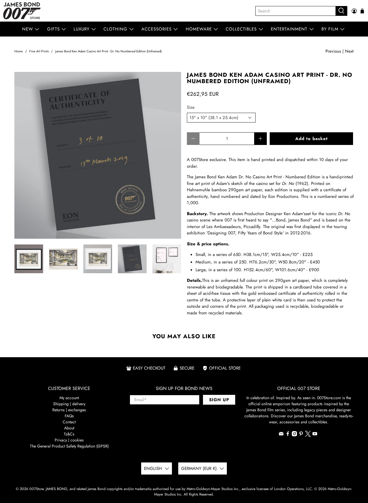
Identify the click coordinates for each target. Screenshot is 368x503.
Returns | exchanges (69, 410)
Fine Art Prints (39, 51)
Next (349, 51)
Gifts (53, 29)
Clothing (115, 29)
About (69, 428)
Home (18, 51)
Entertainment (289, 29)
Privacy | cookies (69, 440)
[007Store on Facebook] (287, 435)
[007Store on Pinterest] (301, 435)
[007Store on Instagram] (294, 435)
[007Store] (22, 10)
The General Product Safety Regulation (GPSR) (69, 446)
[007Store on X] (308, 435)
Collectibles (241, 29)
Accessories (156, 29)
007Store (36, 488)
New (27, 29)
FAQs (69, 416)
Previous (333, 51)
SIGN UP (219, 400)
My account (69, 398)
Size (191, 107)
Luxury (81, 29)
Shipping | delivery (69, 404)
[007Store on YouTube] (314, 435)
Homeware (199, 29)
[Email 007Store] (281, 435)
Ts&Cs (69, 434)
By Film (329, 29)
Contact (69, 422)
